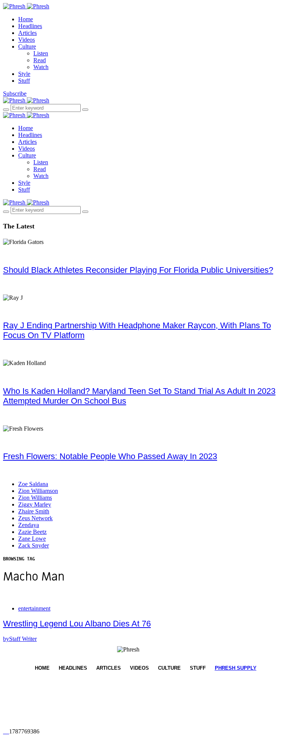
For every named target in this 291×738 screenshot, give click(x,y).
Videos (26, 39)
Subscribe (15, 93)
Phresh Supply (236, 668)
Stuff (24, 80)
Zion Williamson (38, 491)
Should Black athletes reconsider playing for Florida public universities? (138, 270)
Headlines (30, 26)
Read (39, 60)
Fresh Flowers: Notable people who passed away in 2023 (110, 456)
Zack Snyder (33, 545)
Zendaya (28, 525)
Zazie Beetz (32, 532)
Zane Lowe (32, 538)
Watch (40, 67)
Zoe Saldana (33, 484)
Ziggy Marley (34, 504)
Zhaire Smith (33, 511)
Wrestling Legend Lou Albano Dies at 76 (77, 623)
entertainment (34, 608)
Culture (27, 46)
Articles (27, 33)
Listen (40, 53)
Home (25, 19)
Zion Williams (35, 497)
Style (24, 74)
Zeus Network (35, 518)
